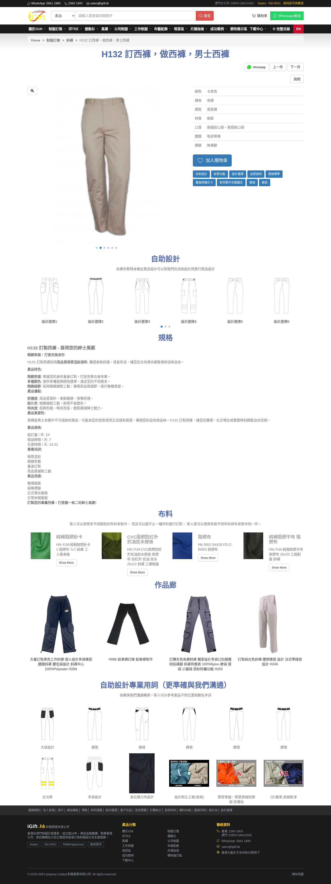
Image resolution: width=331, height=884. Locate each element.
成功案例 (217, 29)
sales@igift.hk (99, 3)
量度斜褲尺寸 (204, 182)
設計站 (213, 810)
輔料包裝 (185, 810)
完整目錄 (283, 29)
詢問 (297, 79)
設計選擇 (238, 174)
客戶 (61, 810)
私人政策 (49, 810)
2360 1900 (75, 3)
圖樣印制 (200, 810)
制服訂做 (55, 29)
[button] (97, 248)
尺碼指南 (197, 29)
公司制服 (121, 29)
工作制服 (141, 29)
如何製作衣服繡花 (231, 182)
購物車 (262, 16)
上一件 (278, 67)
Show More (66, 562)
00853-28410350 (240, 835)
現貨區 (179, 29)
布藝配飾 (161, 29)
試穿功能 (219, 174)
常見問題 (141, 810)
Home (35, 40)
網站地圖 (298, 874)
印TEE (74, 29)
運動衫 (90, 29)
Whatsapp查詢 (289, 16)
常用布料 (170, 810)
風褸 (104, 29)
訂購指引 (155, 810)
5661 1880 (243, 841)
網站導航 (73, 810)
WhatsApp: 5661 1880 (46, 3)
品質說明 (256, 174)
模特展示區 (238, 29)
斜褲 (69, 40)
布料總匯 (96, 810)
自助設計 (201, 174)
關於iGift (35, 29)
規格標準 (274, 174)
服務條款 (34, 810)
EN (298, 29)
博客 (84, 810)
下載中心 (256, 29)
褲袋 (265, 182)
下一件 (295, 67)
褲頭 (252, 182)
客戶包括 (126, 810)
